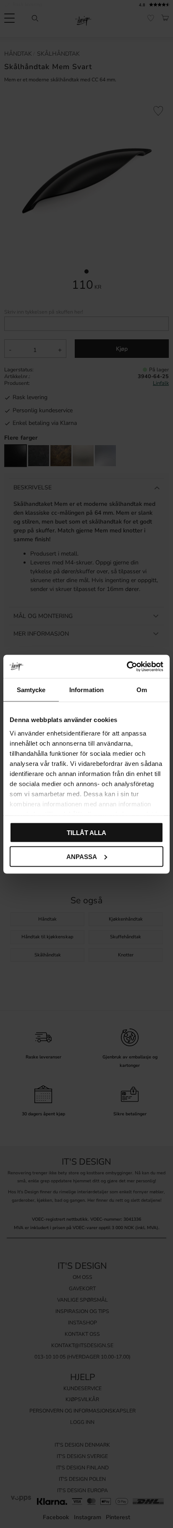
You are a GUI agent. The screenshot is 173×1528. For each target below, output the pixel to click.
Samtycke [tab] (31, 689)
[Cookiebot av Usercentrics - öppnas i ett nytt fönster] (126, 666)
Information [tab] (86, 689)
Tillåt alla (86, 832)
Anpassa (81, 856)
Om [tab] (141, 689)
